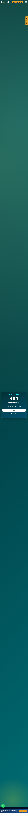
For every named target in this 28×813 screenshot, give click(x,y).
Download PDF (13, 421)
